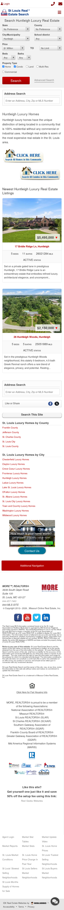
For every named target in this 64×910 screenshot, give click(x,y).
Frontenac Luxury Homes (14, 473)
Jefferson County (10, 432)
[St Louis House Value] (32, 533)
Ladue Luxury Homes (12, 482)
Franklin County (10, 427)
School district (42, 34)
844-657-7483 (9, 601)
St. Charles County (11, 436)
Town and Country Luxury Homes (18, 505)
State (5, 25)
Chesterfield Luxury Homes (15, 459)
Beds (5, 53)
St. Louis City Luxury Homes (16, 501)
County (38, 25)
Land (31, 66)
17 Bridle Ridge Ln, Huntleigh (32, 246)
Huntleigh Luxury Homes (14, 478)
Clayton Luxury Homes (13, 464)
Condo (19, 66)
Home (7, 66)
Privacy (31, 906)
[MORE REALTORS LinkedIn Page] (46, 617)
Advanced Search (44, 80)
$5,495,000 (47, 237)
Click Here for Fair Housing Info (31, 692)
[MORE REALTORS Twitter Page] (36, 617)
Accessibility (9, 906)
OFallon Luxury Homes (13, 491)
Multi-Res (43, 66)
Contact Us (32, 551)
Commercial (10, 71)
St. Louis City (8, 441)
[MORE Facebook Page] (18, 617)
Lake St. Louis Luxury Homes (16, 487)
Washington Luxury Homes (15, 510)
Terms (21, 906)
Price (5, 44)
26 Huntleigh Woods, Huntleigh (32, 337)
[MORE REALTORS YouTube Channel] (27, 617)
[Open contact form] (60, 3)
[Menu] (59, 12)
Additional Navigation (32, 565)
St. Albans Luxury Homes (14, 496)
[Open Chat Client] (55, 901)
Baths (21, 53)
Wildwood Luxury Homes (14, 515)
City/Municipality (11, 34)
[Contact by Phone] (53, 3)
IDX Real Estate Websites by (16, 902)
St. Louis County (10, 446)
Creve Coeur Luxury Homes (16, 468)
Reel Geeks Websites (32, 800)
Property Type (9, 63)
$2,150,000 (47, 327)
